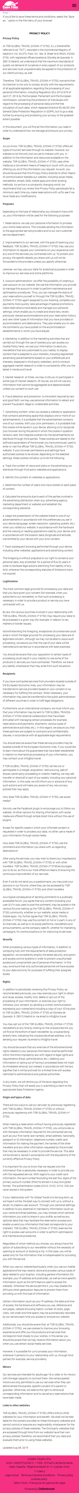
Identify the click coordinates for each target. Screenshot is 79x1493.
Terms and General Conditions (38, 1475)
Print (5, 12)
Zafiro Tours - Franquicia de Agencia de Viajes (39, 1482)
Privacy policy (65, 1475)
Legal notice (12, 1475)
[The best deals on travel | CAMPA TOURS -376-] (10, 5)
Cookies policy (39, 1479)
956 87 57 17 (45, 1467)
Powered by (40, 1488)
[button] (74, 5)
